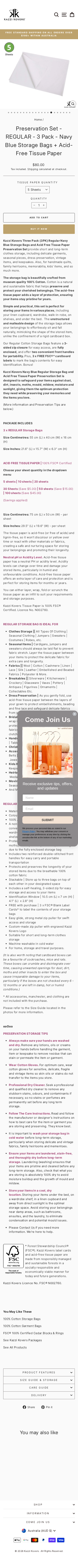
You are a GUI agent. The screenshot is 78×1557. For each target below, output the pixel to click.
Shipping (32, 169)
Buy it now (39, 229)
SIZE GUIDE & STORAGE (39, 1379)
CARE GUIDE (39, 1387)
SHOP (38, 1504)
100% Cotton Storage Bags (22, 1319)
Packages (35, 1340)
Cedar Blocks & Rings (49, 1333)
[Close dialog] (74, 714)
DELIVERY (39, 1395)
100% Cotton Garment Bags (22, 1326)
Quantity (39, 198)
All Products (18, 1347)
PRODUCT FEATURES (39, 1372)
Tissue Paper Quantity (37, 182)
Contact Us (27, 1227)
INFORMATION (38, 1513)
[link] (47, 752)
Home (38, 119)
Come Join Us (38, 1522)
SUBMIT (48, 820)
